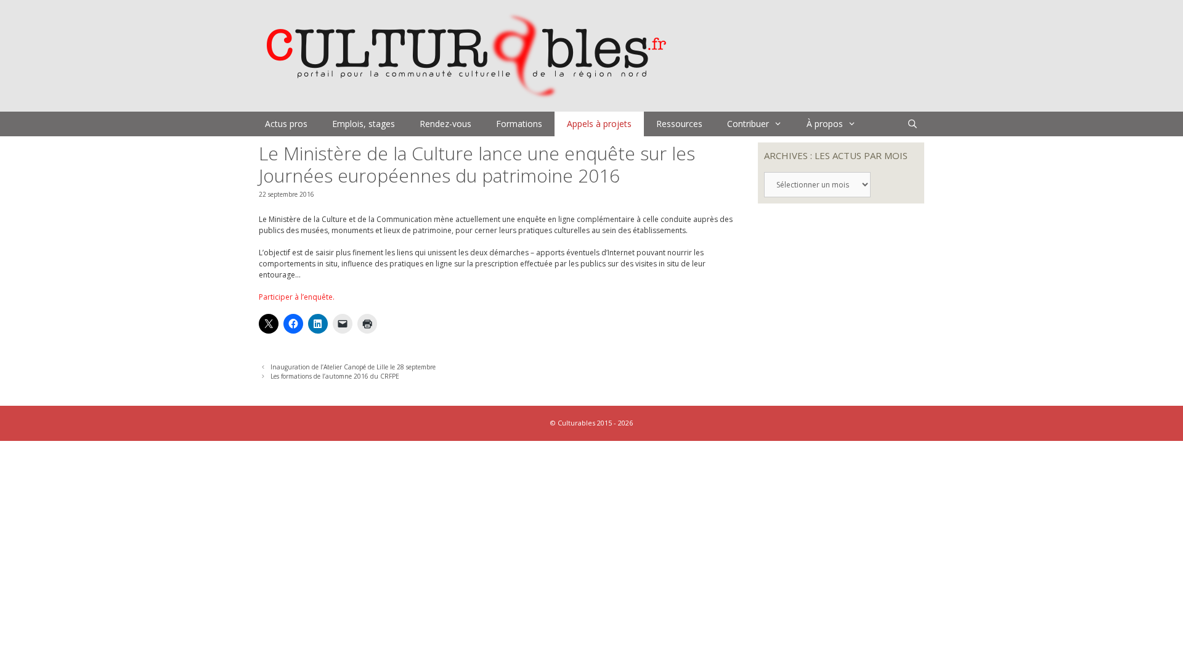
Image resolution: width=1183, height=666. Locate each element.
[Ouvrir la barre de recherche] (912, 124)
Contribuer (748, 124)
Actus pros (286, 124)
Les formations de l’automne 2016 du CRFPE (334, 376)
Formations (519, 124)
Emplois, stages (363, 124)
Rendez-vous (445, 124)
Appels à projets (599, 124)
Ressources (679, 124)
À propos (825, 124)
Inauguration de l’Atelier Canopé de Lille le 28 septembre (353, 367)
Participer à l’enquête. (297, 297)
